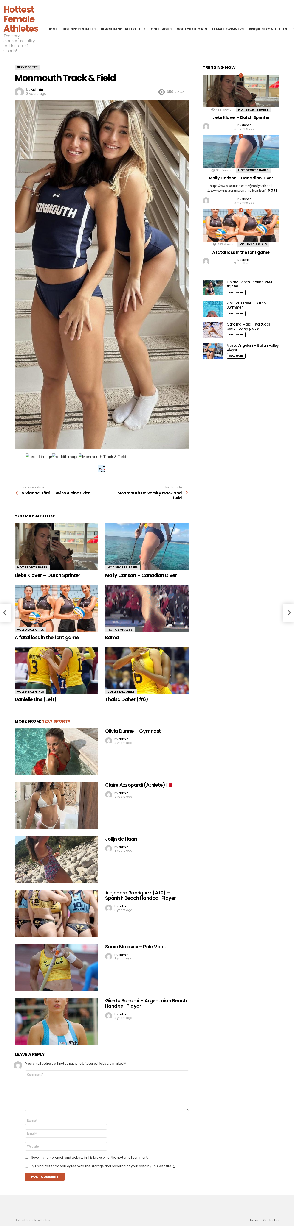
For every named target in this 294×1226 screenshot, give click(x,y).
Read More (236, 292)
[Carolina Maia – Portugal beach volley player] (213, 330)
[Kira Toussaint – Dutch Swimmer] (213, 309)
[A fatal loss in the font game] (56, 608)
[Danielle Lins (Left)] (56, 670)
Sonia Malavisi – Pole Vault (135, 946)
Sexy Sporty (56, 721)
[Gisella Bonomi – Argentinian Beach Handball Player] (56, 1021)
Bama (112, 637)
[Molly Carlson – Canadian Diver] (147, 546)
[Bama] (147, 608)
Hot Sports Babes (79, 29)
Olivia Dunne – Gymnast (133, 731)
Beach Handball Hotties (123, 29)
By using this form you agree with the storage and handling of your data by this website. (103, 1166)
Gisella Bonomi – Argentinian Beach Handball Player (146, 1003)
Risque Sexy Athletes (268, 29)
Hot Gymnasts (120, 629)
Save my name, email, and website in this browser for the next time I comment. (89, 1157)
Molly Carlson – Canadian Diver (141, 575)
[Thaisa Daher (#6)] (147, 670)
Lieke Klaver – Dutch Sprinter (47, 575)
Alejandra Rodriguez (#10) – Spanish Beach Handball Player (140, 895)
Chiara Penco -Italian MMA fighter (249, 284)
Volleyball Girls (192, 29)
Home (52, 29)
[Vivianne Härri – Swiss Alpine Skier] (5, 613)
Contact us (271, 1220)
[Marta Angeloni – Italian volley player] (213, 351)
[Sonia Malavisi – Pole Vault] (56, 967)
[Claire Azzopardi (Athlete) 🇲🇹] (56, 805)
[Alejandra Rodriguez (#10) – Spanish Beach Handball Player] (56, 913)
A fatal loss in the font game (47, 637)
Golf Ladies (161, 29)
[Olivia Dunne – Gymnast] (56, 751)
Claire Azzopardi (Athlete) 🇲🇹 (138, 785)
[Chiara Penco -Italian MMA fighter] (213, 287)
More (272, 190)
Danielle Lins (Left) (36, 699)
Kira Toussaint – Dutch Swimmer (246, 305)
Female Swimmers (228, 29)
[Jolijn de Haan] (56, 859)
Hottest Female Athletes (20, 19)
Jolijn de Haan (121, 839)
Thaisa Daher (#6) (126, 699)
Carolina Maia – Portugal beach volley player (248, 326)
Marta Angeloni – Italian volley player (253, 347)
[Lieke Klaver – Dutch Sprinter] (56, 546)
